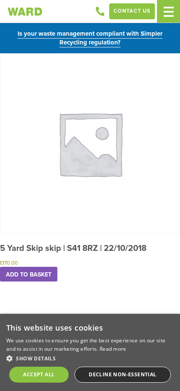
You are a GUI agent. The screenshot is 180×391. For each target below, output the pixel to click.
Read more (113, 348)
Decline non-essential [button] (122, 374)
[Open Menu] (168, 11)
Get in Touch (100, 11)
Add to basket (28, 274)
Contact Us (132, 11)
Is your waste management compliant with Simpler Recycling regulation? (90, 38)
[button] (90, 358)
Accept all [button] (38, 374)
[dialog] (90, 352)
